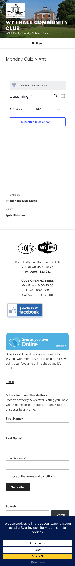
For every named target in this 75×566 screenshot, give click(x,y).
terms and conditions (40, 476)
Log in (10, 382)
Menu (39, 43)
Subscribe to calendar (35, 122)
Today (37, 108)
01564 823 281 (40, 271)
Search (11, 506)
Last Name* (14, 438)
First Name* (14, 418)
